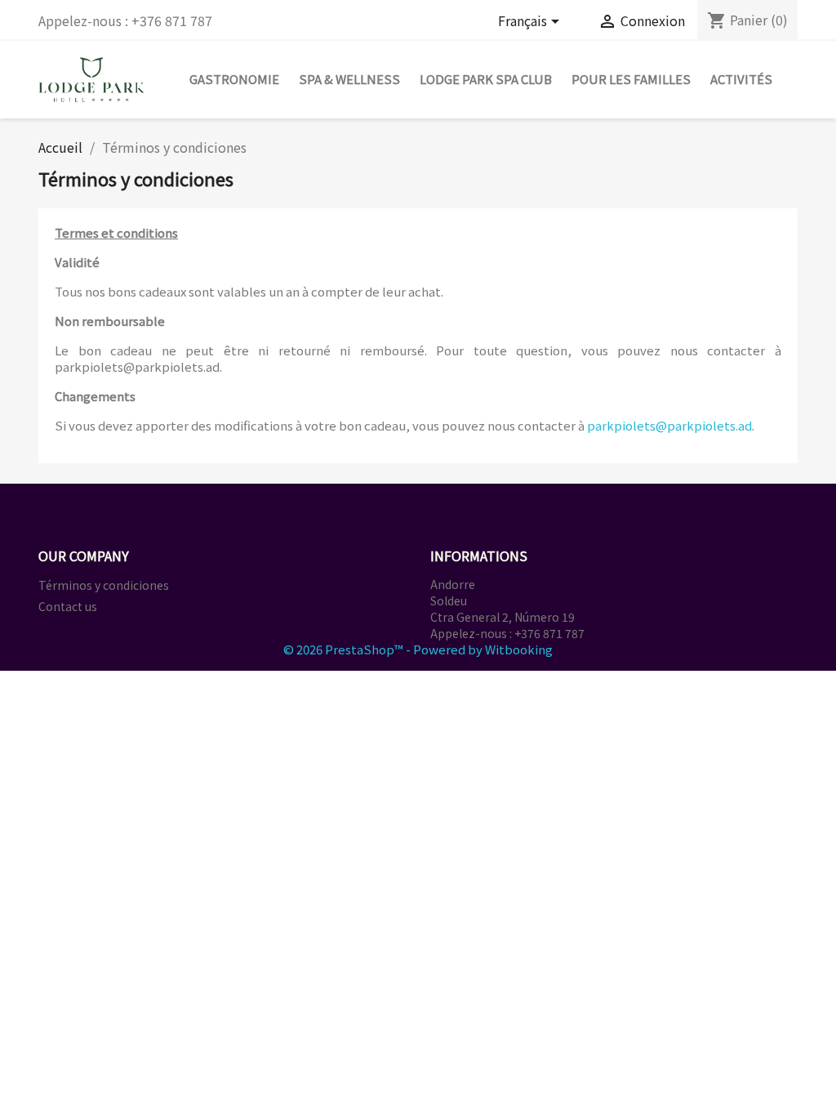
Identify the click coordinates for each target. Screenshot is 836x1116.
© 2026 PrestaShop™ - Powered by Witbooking (418, 649)
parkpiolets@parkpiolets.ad (669, 425)
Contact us (67, 606)
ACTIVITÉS (741, 78)
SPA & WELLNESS (349, 78)
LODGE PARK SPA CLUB (486, 78)
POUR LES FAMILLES (631, 78)
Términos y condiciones (103, 585)
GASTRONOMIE (234, 78)
